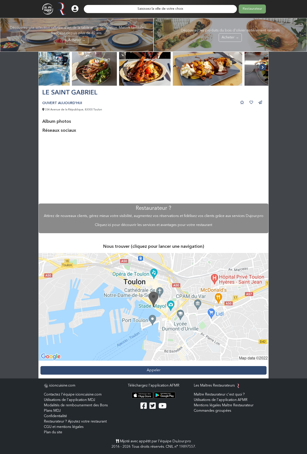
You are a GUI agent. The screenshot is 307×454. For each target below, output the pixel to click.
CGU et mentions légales (64, 427)
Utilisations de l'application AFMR (220, 400)
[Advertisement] (153, 168)
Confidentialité (55, 416)
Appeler (153, 370)
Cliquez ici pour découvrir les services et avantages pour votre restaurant (153, 225)
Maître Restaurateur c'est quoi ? (219, 394)
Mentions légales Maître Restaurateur (224, 405)
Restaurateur (252, 9)
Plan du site (53, 432)
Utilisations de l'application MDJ (69, 400)
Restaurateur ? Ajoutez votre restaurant (75, 421)
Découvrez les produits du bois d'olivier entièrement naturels (230, 34)
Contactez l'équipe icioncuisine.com (73, 394)
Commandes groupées (212, 411)
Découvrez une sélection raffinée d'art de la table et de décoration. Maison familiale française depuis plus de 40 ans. (77, 34)
